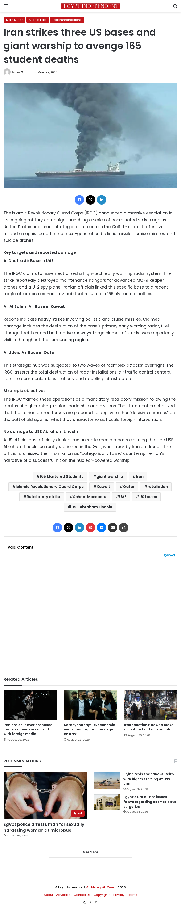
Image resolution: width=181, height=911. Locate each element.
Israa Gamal (21, 72)
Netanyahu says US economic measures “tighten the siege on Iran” (89, 729)
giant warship (109, 476)
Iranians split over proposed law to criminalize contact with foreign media (28, 729)
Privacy (118, 895)
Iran (140, 476)
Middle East (37, 19)
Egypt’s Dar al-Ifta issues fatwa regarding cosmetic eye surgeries (149, 801)
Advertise (63, 895)
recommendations (67, 19)
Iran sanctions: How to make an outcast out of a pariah (148, 727)
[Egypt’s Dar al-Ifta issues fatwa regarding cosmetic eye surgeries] (107, 802)
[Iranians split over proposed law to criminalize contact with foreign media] (30, 705)
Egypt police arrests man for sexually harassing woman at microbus (44, 827)
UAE (122, 497)
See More (90, 852)
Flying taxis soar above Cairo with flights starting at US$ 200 (148, 779)
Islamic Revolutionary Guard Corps (50, 486)
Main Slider (14, 19)
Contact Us (82, 895)
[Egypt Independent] (90, 6)
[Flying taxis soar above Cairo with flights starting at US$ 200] (107, 780)
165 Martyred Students (61, 476)
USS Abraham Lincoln (91, 507)
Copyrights (102, 895)
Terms (132, 895)
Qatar (129, 486)
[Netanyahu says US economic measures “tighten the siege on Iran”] (90, 705)
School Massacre (89, 497)
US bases (148, 497)
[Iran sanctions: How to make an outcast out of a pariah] (150, 705)
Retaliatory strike (43, 497)
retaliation (158, 486)
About (48, 895)
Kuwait (103, 486)
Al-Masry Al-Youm (101, 887)
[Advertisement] (90, 617)
